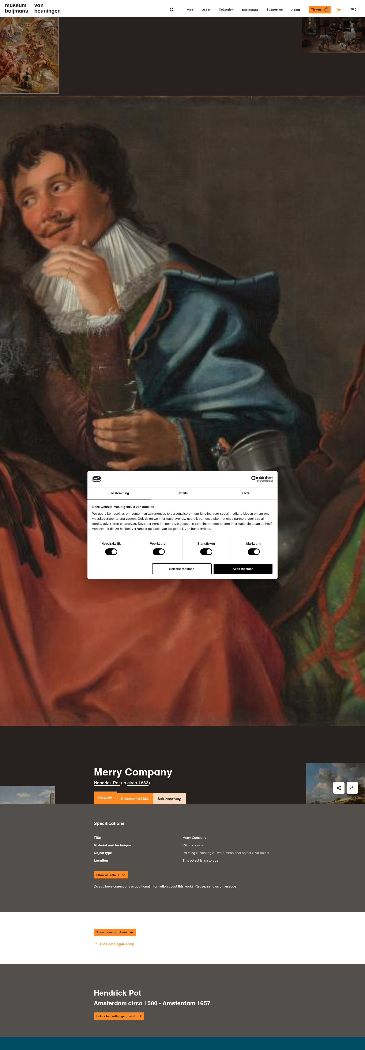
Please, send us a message (215, 886)
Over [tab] (245, 493)
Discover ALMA (135, 799)
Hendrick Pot (107, 783)
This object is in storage (200, 860)
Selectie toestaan (181, 569)
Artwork (105, 798)
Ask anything (169, 799)
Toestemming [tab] (119, 493)
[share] (339, 788)
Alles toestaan (243, 569)
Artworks (70, 27)
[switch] (159, 551)
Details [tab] (182, 493)
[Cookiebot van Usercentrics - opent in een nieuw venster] (254, 479)
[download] (352, 788)
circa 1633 (137, 783)
